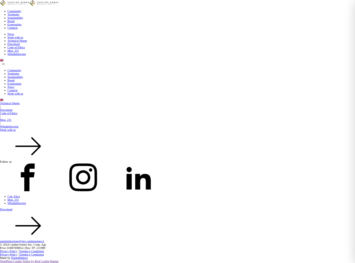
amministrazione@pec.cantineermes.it (22, 241)
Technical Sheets (17, 40)
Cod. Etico (13, 196)
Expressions (14, 24)
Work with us (15, 37)
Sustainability (15, 17)
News (10, 34)
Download (13, 44)
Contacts (12, 27)
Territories (13, 14)
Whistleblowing (16, 54)
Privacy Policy (8, 251)
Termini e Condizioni (31, 251)
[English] (1, 60)
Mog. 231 (13, 50)
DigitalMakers (19, 257)
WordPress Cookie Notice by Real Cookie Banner (29, 261)
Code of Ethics (16, 47)
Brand (11, 21)
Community (14, 11)
